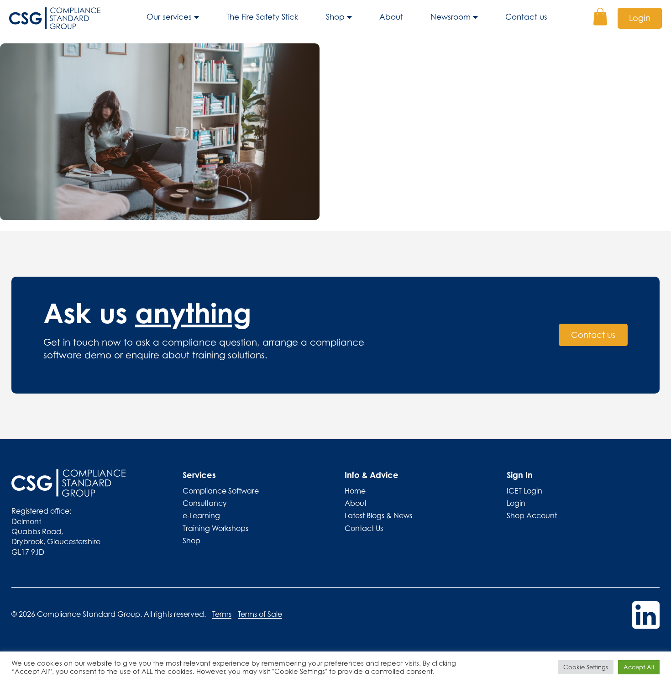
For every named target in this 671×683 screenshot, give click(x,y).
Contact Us (364, 528)
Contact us (526, 16)
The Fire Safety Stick (262, 16)
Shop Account (532, 515)
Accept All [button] (639, 667)
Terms (221, 614)
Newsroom (450, 16)
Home (355, 490)
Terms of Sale (260, 614)
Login (639, 18)
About (391, 16)
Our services (169, 16)
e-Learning (201, 515)
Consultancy (205, 503)
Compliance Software (221, 490)
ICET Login (524, 490)
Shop (335, 16)
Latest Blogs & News (378, 515)
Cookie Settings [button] (585, 667)
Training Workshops (215, 528)
